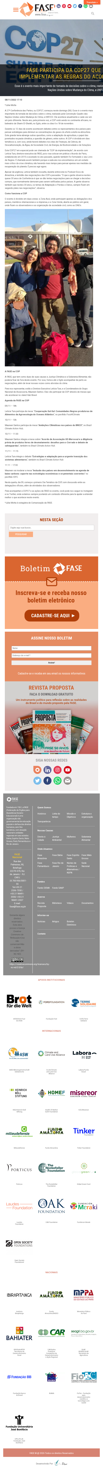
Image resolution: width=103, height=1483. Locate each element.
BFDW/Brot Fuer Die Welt (19, 1020)
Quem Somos (44, 807)
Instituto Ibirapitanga (19, 1312)
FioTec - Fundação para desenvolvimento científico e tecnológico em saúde (83, 1398)
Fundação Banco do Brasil (19, 1394)
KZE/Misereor (84, 1110)
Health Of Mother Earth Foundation (51, 1111)
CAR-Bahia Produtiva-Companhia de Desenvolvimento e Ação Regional (51, 1353)
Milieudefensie (19, 1148)
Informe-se (43, 915)
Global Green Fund (83, 1184)
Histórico (41, 813)
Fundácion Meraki (83, 1222)
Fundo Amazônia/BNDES (51, 1312)
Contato (41, 933)
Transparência (43, 821)
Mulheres (71, 836)
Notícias (41, 921)
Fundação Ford (51, 1019)
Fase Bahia (57, 855)
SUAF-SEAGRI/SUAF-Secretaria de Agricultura (83, 1352)
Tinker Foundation (83, 1148)
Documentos (87, 903)
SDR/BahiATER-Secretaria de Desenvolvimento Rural (19, 1352)
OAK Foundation (52, 1222)
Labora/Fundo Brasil (84, 1071)
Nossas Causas (45, 830)
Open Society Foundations (19, 1261)
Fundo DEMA (43, 888)
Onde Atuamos (44, 849)
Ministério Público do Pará (83, 1312)
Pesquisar (21, 534)
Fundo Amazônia (51, 1148)
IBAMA (51, 1393)
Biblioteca (57, 903)
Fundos (41, 881)
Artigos (55, 921)
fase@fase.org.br (18, 906)
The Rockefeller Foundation (51, 1185)
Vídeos (70, 903)
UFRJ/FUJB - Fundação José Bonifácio (19, 1441)
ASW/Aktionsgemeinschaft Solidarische (19, 1071)
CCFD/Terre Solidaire (84, 1020)
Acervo (41, 897)
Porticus (19, 1184)
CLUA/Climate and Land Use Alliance (51, 1072)
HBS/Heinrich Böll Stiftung (19, 1111)
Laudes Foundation (19, 1223)
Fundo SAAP (58, 888)
